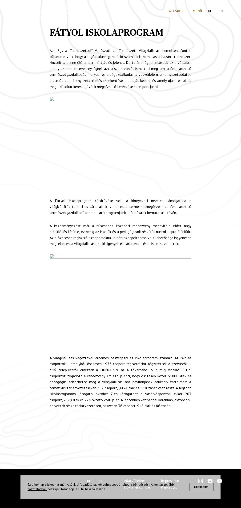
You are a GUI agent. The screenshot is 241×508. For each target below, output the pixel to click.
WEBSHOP (176, 11)
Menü (197, 11)
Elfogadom (201, 487)
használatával (37, 489)
